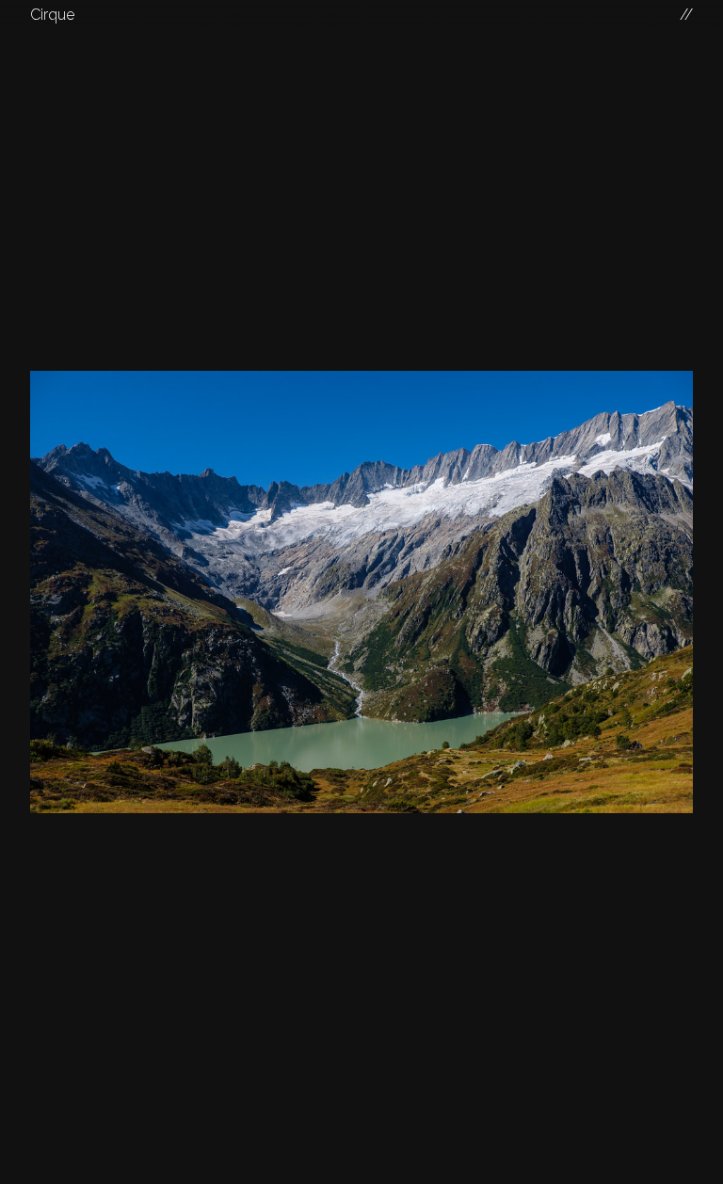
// (686, 15)
